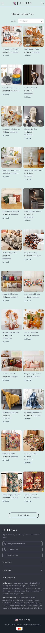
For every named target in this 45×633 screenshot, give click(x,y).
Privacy (28, 624)
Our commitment (9, 598)
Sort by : (14, 21)
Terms (24, 624)
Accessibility (36, 624)
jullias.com (7, 583)
